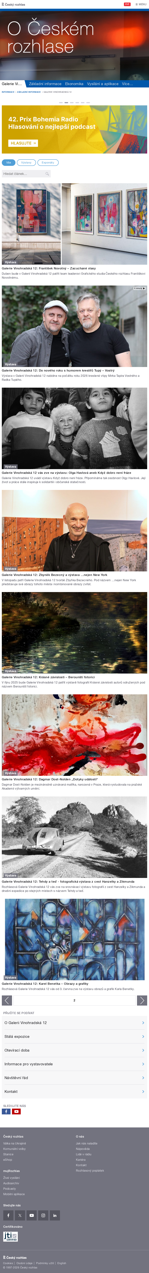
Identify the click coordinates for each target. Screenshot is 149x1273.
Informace (8, 92)
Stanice (8, 1154)
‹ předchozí (7, 1000)
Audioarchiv (11, 1183)
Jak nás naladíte (87, 1143)
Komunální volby (14, 1149)
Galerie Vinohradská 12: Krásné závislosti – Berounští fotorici (48, 677)
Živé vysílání (11, 1178)
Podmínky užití (45, 1263)
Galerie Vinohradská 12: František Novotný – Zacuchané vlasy (49, 268)
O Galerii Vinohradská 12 (26, 1023)
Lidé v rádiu (84, 1154)
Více (127, 84)
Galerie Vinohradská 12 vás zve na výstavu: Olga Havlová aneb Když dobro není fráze (66, 473)
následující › (142, 1000)
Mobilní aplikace (14, 1194)
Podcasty (9, 1188)
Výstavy (26, 162)
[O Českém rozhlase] (74, 44)
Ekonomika (74, 84)
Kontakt (11, 1091)
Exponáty (48, 162)
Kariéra (80, 1159)
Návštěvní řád (16, 1078)
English (61, 1263)
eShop (7, 1159)
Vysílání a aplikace (102, 84)
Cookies (8, 1263)
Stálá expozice (17, 1036)
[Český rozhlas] (13, 4)
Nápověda (83, 1149)
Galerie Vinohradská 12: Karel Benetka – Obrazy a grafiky (45, 983)
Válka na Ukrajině (14, 1143)
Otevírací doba (17, 1050)
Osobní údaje (25, 1263)
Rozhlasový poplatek (90, 1170)
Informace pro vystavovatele (29, 1064)
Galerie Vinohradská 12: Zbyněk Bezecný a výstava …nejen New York (54, 575)
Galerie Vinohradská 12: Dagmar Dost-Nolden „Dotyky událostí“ (50, 779)
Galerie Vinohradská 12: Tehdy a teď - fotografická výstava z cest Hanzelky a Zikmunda (68, 881)
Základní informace (45, 84)
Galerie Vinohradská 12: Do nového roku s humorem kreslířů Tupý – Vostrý (58, 370)
